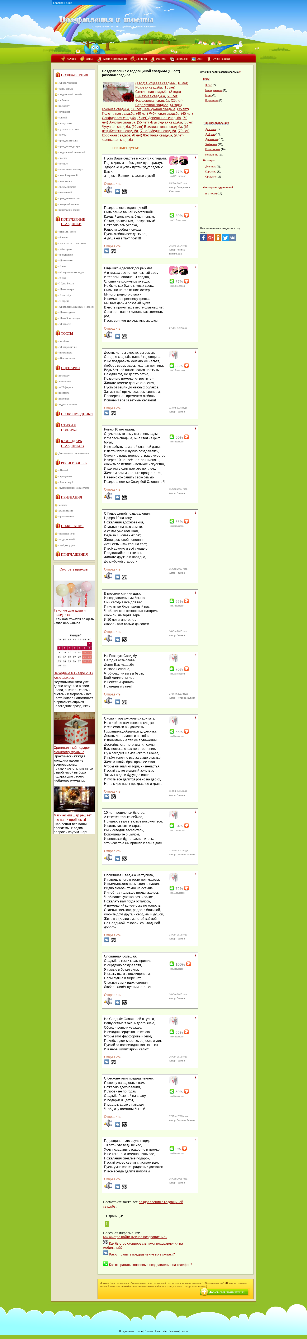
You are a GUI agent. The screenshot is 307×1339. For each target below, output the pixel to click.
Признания (71, 497)
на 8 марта (63, 392)
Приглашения (74, 554)
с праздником (65, 352)
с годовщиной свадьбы (70, 94)
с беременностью (67, 186)
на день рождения (67, 404)
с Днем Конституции (69, 318)
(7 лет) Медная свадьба (158, 131)
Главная (58, 2)
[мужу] (183, 164)
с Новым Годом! (67, 231)
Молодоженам (213, 90)
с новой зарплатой (67, 175)
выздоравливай (66, 539)
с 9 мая (62, 277)
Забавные (211, 144)
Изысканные (212, 149)
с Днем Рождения (67, 82)
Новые (90, 58)
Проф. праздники (77, 414)
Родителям (211, 100)
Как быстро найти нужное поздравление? (135, 1237)
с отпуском (64, 111)
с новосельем (65, 181)
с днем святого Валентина (72, 243)
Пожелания (72, 526)
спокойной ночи (66, 533)
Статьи (139, 1331)
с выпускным (65, 123)
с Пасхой (63, 470)
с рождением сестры (69, 198)
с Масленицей (65, 482)
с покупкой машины (68, 204)
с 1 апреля (63, 300)
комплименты (65, 510)
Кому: (206, 79)
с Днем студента (66, 312)
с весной (62, 158)
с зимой (62, 117)
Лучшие (71, 58)
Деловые (210, 129)
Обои (200, 58)
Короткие (210, 171)
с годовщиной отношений (71, 152)
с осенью (63, 163)
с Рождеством (65, 254)
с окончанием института (70, 169)
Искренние (211, 154)
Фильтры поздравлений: (218, 187)
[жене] (173, 164)
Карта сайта (161, 1331)
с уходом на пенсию (68, 129)
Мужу (208, 95)
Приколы (141, 58)
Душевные (211, 139)
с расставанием (66, 516)
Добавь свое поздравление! (227, 1292)
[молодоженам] (173, 358)
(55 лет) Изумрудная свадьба (159, 122)
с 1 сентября (64, 295)
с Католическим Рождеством (73, 487)
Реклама (149, 1331)
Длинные (210, 166)
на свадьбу (64, 105)
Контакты (174, 1331)
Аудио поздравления (115, 58)
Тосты (67, 333)
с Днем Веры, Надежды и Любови (76, 306)
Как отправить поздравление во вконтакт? (142, 1254)
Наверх (184, 1331)
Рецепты (161, 58)
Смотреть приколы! (74, 569)
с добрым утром (67, 545)
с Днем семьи (65, 260)
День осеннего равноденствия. (74, 453)
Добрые (210, 134)
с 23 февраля (65, 249)
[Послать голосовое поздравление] (108, 193)
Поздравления (74, 75)
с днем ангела (65, 88)
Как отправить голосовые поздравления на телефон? (150, 1265)
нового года (64, 381)
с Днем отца (64, 324)
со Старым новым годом (71, 272)
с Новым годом (66, 358)
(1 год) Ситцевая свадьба (155, 83)
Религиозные (74, 463)
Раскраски (182, 58)
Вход (69, 2)
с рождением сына (67, 140)
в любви (62, 505)
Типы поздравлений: (216, 123)
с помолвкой (65, 192)
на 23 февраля (65, 387)
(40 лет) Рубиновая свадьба (157, 113)
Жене (208, 85)
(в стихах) (211, 193)
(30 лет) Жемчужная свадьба (153, 109)
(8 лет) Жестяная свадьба (152, 135)
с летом (62, 134)
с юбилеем (64, 100)
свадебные (63, 341)
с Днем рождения (67, 347)
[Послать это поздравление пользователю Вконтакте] (117, 193)
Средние (210, 176)
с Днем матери (66, 289)
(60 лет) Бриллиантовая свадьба (157, 127)
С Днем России (66, 283)
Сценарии (70, 368)
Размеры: (209, 160)
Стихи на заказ (221, 58)
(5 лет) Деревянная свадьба (159, 118)
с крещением (65, 476)
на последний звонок (69, 209)
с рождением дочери (69, 146)
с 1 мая (62, 266)
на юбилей (63, 398)
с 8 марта (63, 237)
